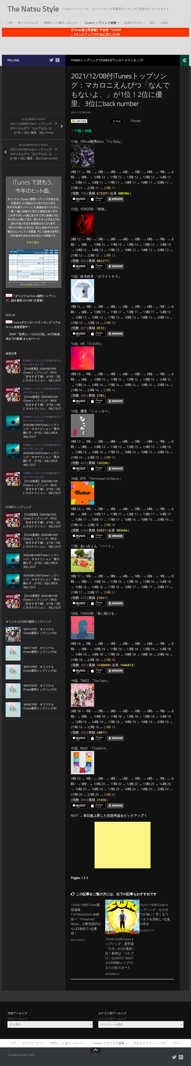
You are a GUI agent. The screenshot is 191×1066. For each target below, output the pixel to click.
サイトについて (28, 23)
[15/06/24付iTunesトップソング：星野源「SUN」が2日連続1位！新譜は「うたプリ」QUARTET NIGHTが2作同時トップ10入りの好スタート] (122, 917)
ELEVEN (94, 344)
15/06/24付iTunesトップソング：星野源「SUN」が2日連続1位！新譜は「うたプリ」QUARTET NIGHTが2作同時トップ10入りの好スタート (119, 953)
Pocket (136, 121)
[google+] (57, 60)
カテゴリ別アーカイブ (112, 1019)
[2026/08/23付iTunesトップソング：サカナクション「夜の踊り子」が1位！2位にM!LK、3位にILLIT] (13, 422)
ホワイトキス (108, 276)
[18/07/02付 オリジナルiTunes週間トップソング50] (13, 690)
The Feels (100, 681)
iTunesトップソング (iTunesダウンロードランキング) (107, 60)
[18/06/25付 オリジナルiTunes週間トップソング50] (13, 709)
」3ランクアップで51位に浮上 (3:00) (95, 34)
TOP (9, 23)
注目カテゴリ (133, 23)
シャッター (99, 411)
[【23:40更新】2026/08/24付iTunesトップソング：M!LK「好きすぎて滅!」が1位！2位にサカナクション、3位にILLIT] (13, 394)
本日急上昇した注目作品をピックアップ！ (115, 816)
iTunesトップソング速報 (100, 23)
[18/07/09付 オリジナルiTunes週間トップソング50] (13, 672)
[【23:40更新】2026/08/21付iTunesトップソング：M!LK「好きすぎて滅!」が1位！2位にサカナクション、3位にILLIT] (13, 478)
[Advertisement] (95, 45)
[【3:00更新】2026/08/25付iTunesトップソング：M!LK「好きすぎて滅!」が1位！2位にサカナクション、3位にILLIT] (13, 366)
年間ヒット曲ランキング (60, 23)
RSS (152, 23)
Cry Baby (114, 142)
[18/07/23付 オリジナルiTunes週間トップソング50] (13, 634)
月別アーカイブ (17, 1019)
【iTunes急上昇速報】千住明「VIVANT (95, 30)
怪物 (101, 209)
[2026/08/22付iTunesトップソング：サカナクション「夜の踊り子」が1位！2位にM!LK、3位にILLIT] (13, 450)
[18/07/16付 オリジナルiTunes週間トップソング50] (13, 653)
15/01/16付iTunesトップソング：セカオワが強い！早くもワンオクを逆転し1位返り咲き (155, 914)
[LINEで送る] (79, 121)
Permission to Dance (104, 479)
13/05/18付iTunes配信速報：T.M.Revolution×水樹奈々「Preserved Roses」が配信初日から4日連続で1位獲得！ (86, 919)
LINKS (164, 23)
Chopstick (98, 748)
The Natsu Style (33, 9)
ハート (106, 546)
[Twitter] (51, 60)
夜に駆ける (106, 613)
